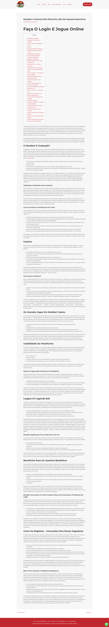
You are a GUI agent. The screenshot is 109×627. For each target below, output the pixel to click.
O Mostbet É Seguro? (32, 100)
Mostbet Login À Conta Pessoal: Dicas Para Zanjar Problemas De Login (35, 69)
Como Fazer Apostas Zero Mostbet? (36, 86)
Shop (49, 4)
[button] (87, 4)
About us (53, 621)
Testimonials (72, 621)
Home (38, 4)
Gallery (44, 4)
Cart (64, 4)
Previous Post (21, 612)
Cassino (29, 47)
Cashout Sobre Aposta (33, 85)
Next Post (89, 612)
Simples (29, 114)
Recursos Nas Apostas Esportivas (35, 119)
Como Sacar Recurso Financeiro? (35, 48)
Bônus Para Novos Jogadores (34, 121)
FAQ (34, 621)
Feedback (69, 4)
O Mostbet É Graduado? (33, 38)
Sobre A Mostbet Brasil (33, 95)
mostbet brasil (30, 158)
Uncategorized (27, 21)
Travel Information (56, 4)
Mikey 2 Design (73, 623)
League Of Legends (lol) (33, 59)
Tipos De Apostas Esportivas (34, 83)
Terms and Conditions (41, 621)
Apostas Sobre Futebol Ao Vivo (35, 93)
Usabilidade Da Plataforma (34, 54)
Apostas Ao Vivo (31, 88)
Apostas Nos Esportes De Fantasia (36, 112)
